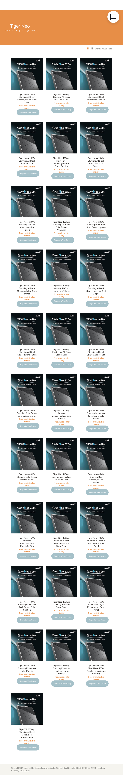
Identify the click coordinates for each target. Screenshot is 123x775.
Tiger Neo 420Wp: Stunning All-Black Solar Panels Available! (61, 226)
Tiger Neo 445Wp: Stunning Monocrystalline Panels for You (27, 542)
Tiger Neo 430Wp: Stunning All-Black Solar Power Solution (27, 352)
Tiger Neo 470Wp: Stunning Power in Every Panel (61, 604)
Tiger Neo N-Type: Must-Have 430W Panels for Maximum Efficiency (96, 670)
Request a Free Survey (28, 112)
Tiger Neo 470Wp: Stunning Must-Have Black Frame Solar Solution (27, 606)
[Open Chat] (113, 17)
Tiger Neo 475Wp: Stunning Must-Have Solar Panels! (27, 668)
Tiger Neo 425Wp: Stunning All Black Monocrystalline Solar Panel (27, 290)
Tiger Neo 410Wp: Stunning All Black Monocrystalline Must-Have (27, 98)
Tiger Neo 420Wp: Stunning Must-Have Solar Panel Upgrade (96, 224)
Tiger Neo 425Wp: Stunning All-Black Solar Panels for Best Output (96, 290)
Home (7, 30)
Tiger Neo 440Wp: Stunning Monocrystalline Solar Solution (61, 414)
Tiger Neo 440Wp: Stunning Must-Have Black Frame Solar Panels (96, 414)
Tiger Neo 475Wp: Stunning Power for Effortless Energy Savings (61, 670)
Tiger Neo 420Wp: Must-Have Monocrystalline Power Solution (61, 162)
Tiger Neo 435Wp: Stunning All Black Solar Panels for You (96, 352)
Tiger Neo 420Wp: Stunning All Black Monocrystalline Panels (96, 162)
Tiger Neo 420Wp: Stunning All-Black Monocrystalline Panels (27, 226)
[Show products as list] (91, 48)
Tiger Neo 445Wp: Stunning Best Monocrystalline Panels (96, 478)
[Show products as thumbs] (88, 48)
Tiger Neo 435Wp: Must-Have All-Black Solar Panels (61, 352)
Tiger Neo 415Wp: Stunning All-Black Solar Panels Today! (96, 97)
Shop (17, 30)
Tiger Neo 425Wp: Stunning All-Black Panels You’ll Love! (61, 288)
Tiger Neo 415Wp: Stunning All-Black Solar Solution (27, 161)
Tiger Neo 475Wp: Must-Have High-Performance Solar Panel (96, 606)
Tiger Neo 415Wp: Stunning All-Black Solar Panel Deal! (61, 97)
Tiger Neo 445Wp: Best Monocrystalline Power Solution (61, 477)
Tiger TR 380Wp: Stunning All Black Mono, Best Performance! (27, 733)
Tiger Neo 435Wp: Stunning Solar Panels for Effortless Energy (27, 413)
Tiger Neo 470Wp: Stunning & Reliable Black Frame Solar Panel (96, 542)
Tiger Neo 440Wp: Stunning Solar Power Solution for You (27, 477)
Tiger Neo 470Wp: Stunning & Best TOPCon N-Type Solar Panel (61, 542)
